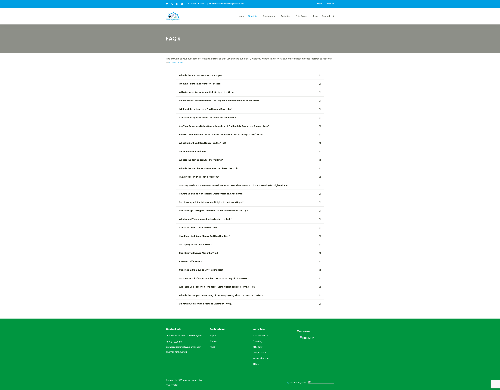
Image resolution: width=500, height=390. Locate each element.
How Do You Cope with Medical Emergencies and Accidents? (211, 193)
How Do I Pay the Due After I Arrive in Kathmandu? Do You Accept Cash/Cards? (221, 134)
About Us (252, 16)
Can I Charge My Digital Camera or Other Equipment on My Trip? (213, 210)
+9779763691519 (198, 4)
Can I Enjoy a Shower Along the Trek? (198, 252)
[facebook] (167, 4)
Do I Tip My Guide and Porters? (195, 244)
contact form (176, 62)
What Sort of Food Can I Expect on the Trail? (202, 142)
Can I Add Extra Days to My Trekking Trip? (201, 269)
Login (319, 3)
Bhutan (213, 341)
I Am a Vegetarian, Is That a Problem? (199, 176)
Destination (269, 16)
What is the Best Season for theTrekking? (201, 159)
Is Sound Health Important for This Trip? (200, 83)
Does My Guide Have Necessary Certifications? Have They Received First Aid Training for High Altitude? (234, 185)
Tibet (212, 346)
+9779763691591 (174, 341)
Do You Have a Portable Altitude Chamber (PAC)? (205, 303)
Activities (285, 16)
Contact (325, 16)
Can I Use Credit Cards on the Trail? (198, 227)
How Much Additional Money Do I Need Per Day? (204, 236)
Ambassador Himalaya (193, 380)
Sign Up (330, 3)
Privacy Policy (172, 385)
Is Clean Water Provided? (192, 151)
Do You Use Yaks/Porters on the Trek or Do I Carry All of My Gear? (214, 278)
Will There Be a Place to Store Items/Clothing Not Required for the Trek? (217, 286)
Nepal (213, 335)
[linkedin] (182, 4)
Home (241, 16)
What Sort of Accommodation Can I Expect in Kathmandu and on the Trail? (219, 100)
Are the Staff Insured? (190, 261)
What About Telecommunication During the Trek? (205, 219)
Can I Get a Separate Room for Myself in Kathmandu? (207, 117)
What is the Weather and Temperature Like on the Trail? (208, 168)
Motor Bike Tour (261, 358)
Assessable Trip (261, 335)
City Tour (257, 346)
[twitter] (172, 4)
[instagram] (177, 4)
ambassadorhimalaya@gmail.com (228, 4)
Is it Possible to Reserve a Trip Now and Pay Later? (205, 109)
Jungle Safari (259, 352)
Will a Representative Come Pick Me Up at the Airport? (208, 92)
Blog (315, 16)
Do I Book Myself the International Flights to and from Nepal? (211, 202)
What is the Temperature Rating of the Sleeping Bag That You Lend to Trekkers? (221, 295)
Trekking (257, 341)
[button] (250, 75)
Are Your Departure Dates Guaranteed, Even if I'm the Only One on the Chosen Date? (224, 126)
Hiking (256, 364)
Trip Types (301, 16)
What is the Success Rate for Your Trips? (200, 75)
